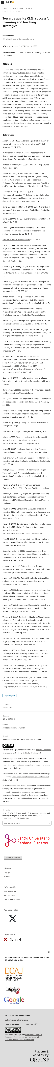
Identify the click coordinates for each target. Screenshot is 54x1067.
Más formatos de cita (12, 823)
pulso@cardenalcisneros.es (16, 1020)
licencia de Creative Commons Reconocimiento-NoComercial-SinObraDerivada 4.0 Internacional (23, 1037)
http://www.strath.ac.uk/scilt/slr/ (16, 239)
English (7, 873)
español (7, 876)
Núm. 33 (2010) (24, 8)
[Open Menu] (2, 2)
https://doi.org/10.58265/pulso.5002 (22, 46)
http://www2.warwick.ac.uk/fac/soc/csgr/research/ (24, 369)
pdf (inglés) (10, 695)
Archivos (13, 8)
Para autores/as (10, 895)
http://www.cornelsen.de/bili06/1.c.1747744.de (22, 533)
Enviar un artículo (13, 858)
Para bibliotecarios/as (12, 899)
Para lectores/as (10, 892)
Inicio (5, 8)
